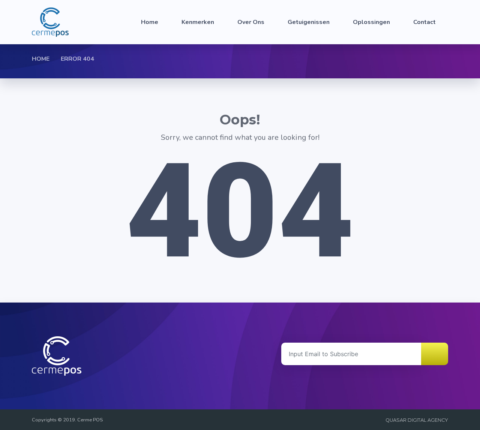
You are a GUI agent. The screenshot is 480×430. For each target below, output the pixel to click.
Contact (424, 22)
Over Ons (250, 22)
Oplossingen (371, 22)
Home (149, 22)
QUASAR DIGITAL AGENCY (417, 420)
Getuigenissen (309, 22)
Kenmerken (198, 22)
